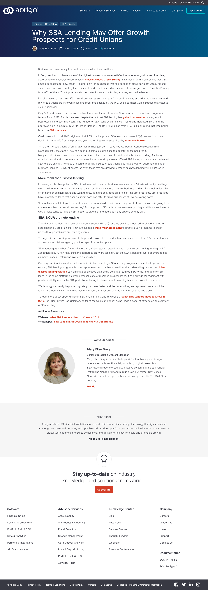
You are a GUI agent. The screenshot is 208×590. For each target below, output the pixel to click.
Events (137, 10)
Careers (173, 2)
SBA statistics (57, 130)
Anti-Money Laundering (71, 522)
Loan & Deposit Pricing (71, 549)
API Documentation (18, 549)
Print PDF (109, 48)
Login (196, 2)
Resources (115, 522)
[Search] (202, 2)
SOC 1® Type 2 (168, 559)
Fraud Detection (67, 529)
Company (177, 10)
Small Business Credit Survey (102, 79)
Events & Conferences (121, 549)
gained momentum (134, 117)
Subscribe (104, 489)
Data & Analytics (16, 535)
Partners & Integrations (20, 542)
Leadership (166, 522)
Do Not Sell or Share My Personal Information (139, 584)
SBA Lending (68, 24)
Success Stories (118, 529)
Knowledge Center (156, 10)
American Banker (135, 140)
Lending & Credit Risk (45, 24)
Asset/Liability (66, 515)
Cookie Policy (76, 584)
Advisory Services (105, 10)
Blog (111, 515)
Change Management (70, 535)
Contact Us (185, 2)
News (163, 529)
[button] (139, 585)
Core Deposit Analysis (71, 542)
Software (85, 10)
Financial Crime (16, 515)
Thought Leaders (118, 535)
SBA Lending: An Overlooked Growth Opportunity (83, 321)
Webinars (114, 542)
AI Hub (124, 10)
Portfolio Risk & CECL (19, 529)
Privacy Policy (34, 584)
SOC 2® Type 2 (169, 566)
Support (164, 535)
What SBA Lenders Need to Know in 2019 (74, 317)
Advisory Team (66, 562)
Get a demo (196, 10)
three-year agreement (108, 227)
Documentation (170, 553)
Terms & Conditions (55, 584)
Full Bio (91, 386)
